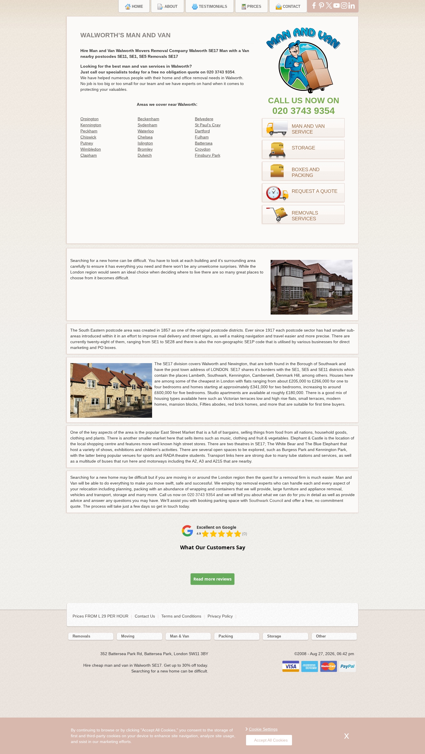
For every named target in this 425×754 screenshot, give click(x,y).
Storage (303, 148)
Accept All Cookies (271, 740)
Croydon (202, 149)
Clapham (88, 155)
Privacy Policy (220, 616)
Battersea (203, 143)
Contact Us (145, 616)
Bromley (145, 149)
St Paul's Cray (208, 125)
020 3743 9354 (303, 111)
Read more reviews (212, 579)
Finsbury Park (207, 155)
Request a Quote (314, 191)
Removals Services (305, 215)
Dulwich (145, 155)
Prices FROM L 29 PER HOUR (101, 616)
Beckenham (148, 119)
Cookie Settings (263, 729)
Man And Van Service (308, 129)
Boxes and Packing (305, 172)
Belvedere (204, 119)
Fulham (202, 137)
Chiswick (88, 137)
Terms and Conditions (181, 616)
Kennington (90, 125)
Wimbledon (90, 149)
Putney (86, 143)
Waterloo (146, 131)
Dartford (202, 131)
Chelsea (145, 137)
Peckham (88, 131)
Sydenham (147, 125)
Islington (145, 143)
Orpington (89, 119)
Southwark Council (266, 500)
